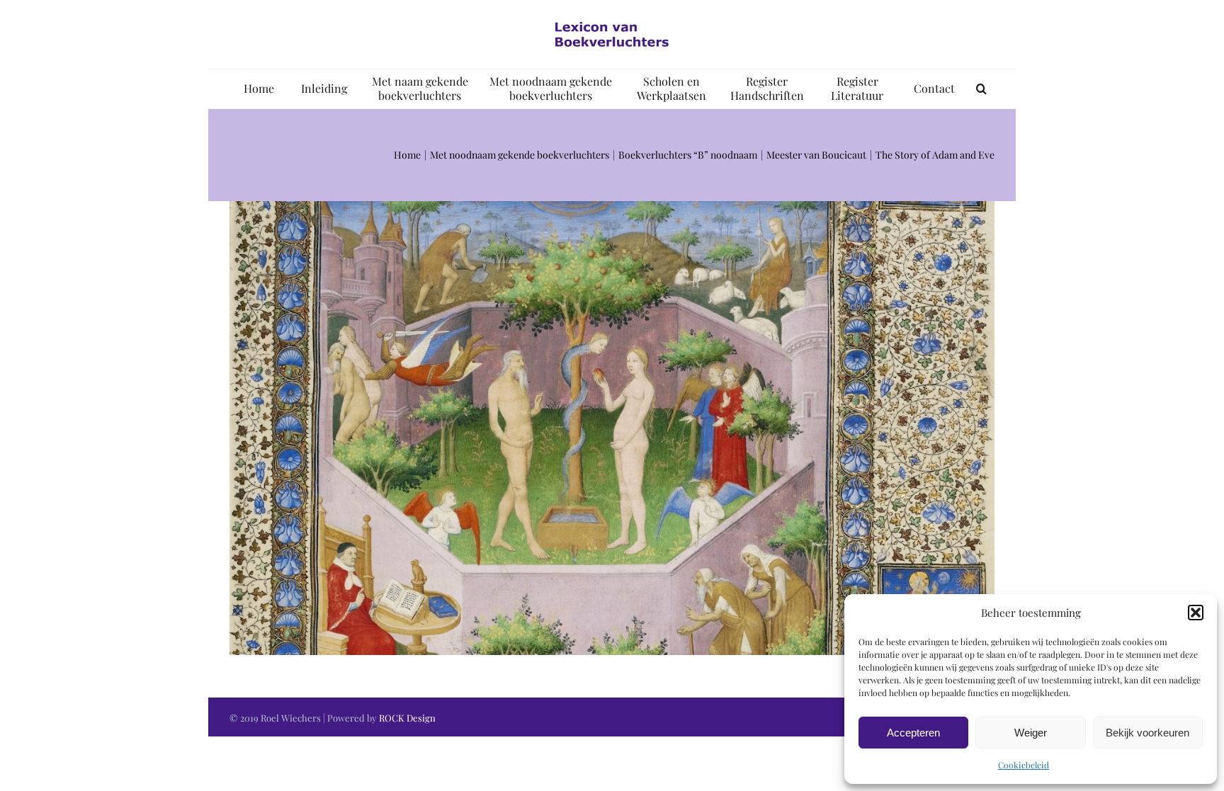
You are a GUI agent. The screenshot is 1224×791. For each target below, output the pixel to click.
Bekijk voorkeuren (1147, 733)
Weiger (1030, 733)
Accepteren (913, 733)
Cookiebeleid (1023, 764)
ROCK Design (407, 718)
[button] (1196, 612)
